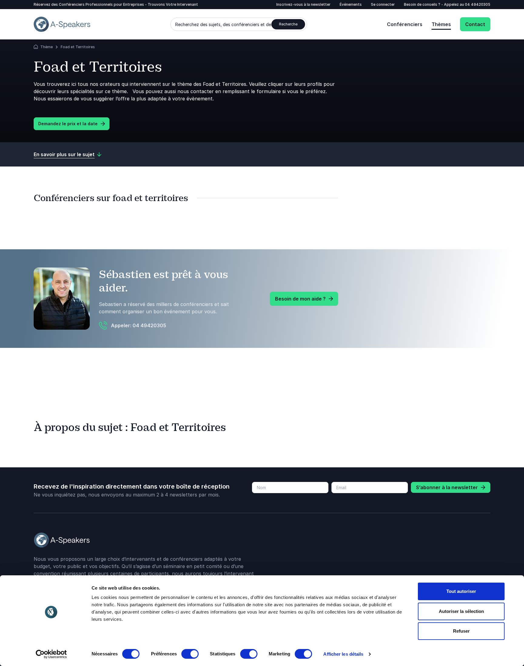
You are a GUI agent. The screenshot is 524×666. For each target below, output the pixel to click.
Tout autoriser (461, 591)
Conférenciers (404, 24)
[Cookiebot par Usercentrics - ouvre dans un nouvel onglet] (51, 654)
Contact (475, 24)
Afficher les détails (343, 654)
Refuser (461, 631)
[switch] (190, 654)
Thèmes (441, 24)
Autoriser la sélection (461, 611)
